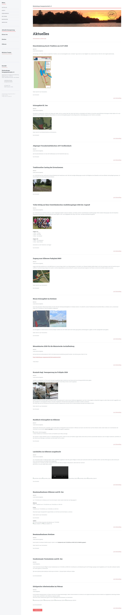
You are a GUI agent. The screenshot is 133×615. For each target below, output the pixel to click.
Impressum (4, 22)
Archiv (3, 10)
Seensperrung (5, 13)
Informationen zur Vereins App (39, 38)
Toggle (23, 3)
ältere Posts (38, 610)
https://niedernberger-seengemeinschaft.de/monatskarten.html (46, 357)
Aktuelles (4, 7)
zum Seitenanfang (117, 98)
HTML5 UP (10, 96)
